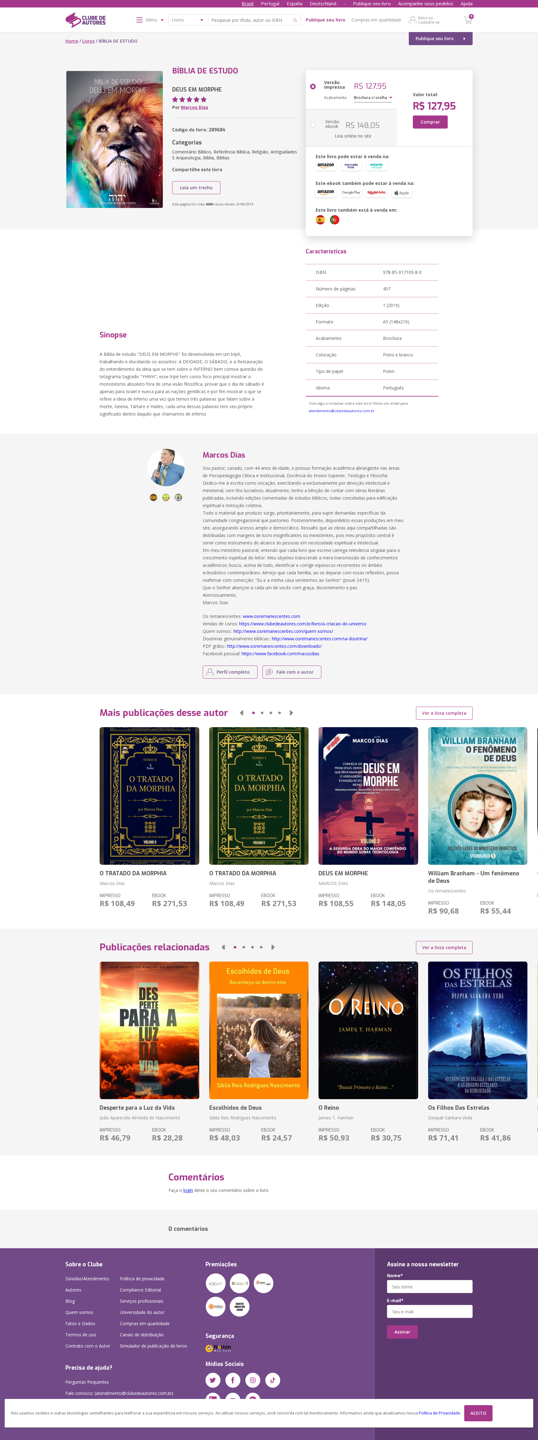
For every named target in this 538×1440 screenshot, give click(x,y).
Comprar (430, 122)
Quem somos (79, 1312)
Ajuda (467, 3)
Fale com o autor (295, 672)
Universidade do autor (142, 1312)
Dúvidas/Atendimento (87, 1279)
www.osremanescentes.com (271, 616)
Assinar (402, 1332)
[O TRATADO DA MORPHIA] (149, 796)
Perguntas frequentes (87, 1382)
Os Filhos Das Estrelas (458, 1108)
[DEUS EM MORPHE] (368, 796)
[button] (241, 713)
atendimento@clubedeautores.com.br (342, 410)
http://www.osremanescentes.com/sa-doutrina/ (319, 639)
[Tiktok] (272, 1380)
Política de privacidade (142, 1279)
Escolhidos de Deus (235, 1108)
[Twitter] (212, 1380)
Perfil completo (233, 672)
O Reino (329, 1108)
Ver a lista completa (444, 713)
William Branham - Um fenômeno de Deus (473, 877)
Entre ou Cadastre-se (429, 20)
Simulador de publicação (153, 1346)
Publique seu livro (372, 3)
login (188, 1190)
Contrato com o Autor (87, 1346)
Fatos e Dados (80, 1323)
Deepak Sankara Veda (450, 1118)
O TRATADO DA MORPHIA (133, 873)
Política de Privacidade (439, 1413)
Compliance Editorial (140, 1290)
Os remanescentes (447, 891)
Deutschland (323, 3)
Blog (70, 1301)
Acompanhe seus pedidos (425, 3)
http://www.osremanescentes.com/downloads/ (274, 646)
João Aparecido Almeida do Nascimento (140, 1118)
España (294, 3)
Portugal (270, 3)
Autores (73, 1290)
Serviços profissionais (141, 1301)
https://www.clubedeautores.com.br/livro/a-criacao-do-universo (302, 624)
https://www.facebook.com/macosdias (280, 653)
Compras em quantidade (376, 20)
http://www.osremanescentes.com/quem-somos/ (283, 631)
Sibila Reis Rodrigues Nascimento (242, 1118)
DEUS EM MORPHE (343, 873)
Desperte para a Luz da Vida (137, 1108)
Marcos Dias (194, 107)
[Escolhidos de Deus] (259, 1030)
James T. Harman (336, 1118)
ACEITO (478, 1413)
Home (71, 41)
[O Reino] (368, 1030)
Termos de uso (80, 1335)
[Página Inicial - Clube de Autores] (85, 21)
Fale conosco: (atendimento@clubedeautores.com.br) (119, 1393)
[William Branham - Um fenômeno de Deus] (477, 796)
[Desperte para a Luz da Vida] (149, 1030)
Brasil (247, 3)
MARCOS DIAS (333, 883)
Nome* (395, 1275)
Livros (88, 41)
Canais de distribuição (142, 1335)
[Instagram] (252, 1380)
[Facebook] (232, 1380)
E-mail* (395, 1300)
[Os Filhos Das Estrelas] (477, 1030)
